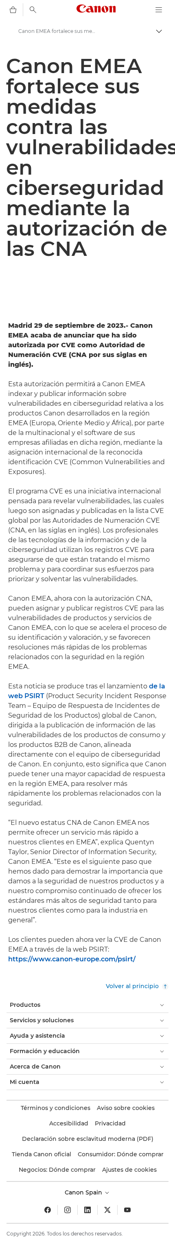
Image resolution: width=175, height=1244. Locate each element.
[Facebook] (47, 1210)
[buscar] (32, 9)
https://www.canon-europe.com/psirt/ (72, 959)
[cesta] (13, 9)
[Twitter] (107, 1210)
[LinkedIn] (87, 1210)
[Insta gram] (67, 1210)
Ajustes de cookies (129, 1169)
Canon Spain (84, 1192)
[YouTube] (127, 1210)
